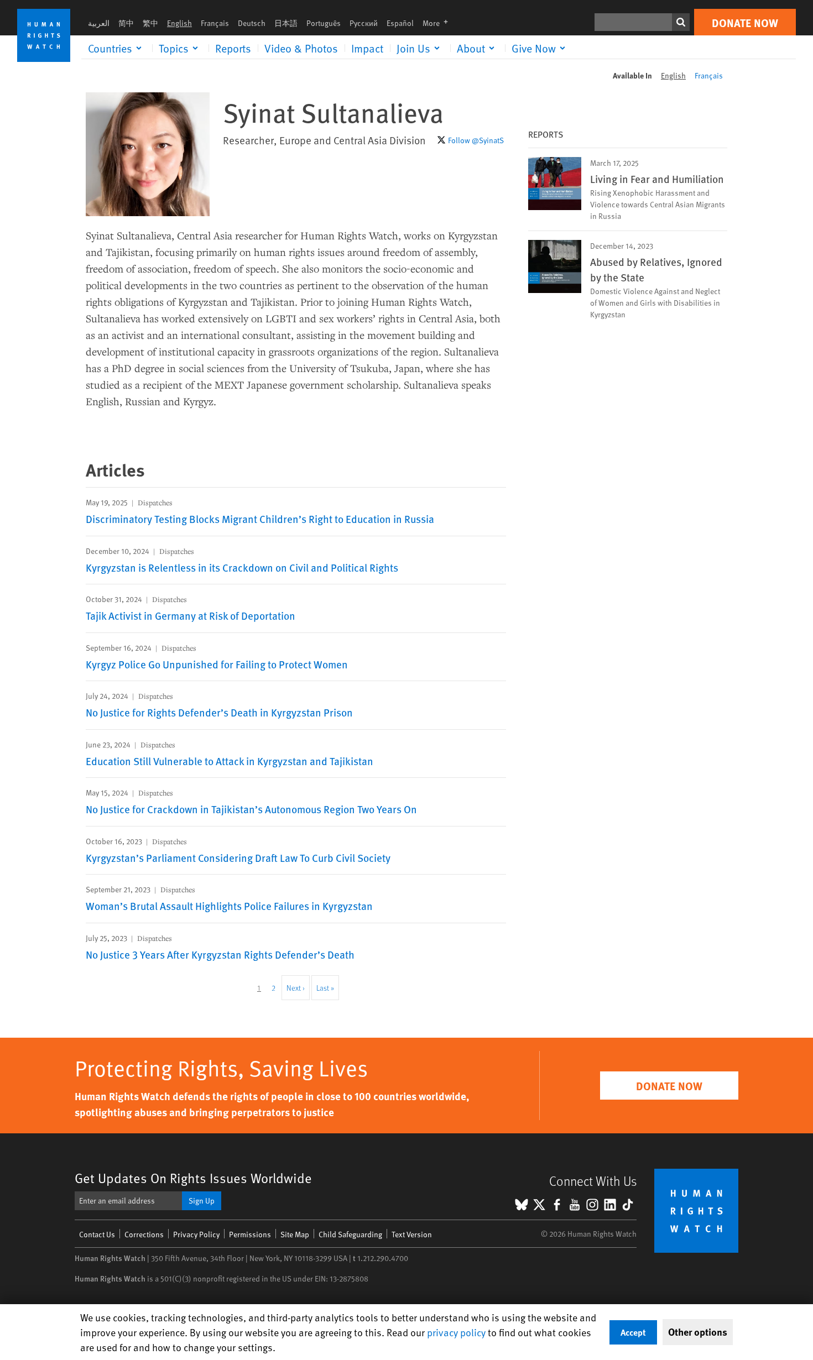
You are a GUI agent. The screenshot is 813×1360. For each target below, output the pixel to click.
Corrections (144, 1234)
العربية (99, 23)
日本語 (286, 23)
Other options (697, 1332)
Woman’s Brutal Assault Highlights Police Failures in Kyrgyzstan (229, 905)
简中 (126, 23)
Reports (233, 48)
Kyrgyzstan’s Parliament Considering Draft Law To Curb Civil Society (238, 857)
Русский (364, 23)
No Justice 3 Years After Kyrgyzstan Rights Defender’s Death (220, 954)
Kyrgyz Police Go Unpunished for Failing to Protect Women (217, 664)
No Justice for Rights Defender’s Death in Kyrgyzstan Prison (219, 712)
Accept (633, 1332)
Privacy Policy (196, 1234)
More (439, 23)
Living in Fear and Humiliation (657, 178)
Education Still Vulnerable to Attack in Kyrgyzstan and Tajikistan (229, 761)
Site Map (294, 1234)
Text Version (412, 1234)
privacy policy (456, 1332)
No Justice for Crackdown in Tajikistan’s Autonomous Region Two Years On (251, 809)
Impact (367, 48)
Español (400, 23)
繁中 (150, 23)
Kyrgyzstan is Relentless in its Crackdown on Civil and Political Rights (242, 567)
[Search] (681, 22)
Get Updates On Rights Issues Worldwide (193, 1178)
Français (215, 23)
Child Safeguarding (350, 1234)
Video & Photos (301, 48)
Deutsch (251, 23)
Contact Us (97, 1234)
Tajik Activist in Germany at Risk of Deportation (190, 615)
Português (323, 23)
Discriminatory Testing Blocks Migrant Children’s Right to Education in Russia (260, 518)
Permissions (250, 1234)
